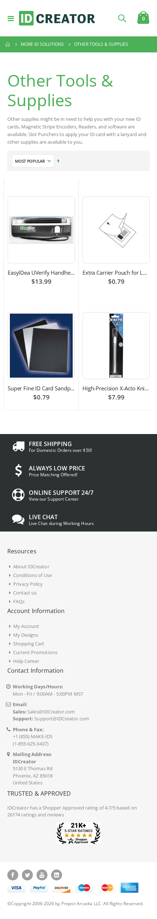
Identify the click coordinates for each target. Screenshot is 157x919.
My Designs (25, 635)
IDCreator (18, 807)
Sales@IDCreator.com (51, 711)
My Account (26, 626)
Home (8, 44)
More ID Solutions (42, 44)
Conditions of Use (32, 575)
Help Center (26, 661)
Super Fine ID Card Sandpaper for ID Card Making (41, 388)
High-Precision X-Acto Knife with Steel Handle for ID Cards (116, 388)
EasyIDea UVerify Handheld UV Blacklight (41, 272)
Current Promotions (35, 652)
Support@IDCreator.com (61, 718)
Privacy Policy (28, 584)
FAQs (18, 601)
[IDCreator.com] (57, 18)
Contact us (25, 592)
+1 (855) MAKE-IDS (33, 736)
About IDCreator (31, 566)
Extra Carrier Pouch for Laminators (116, 272)
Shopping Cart (29, 643)
